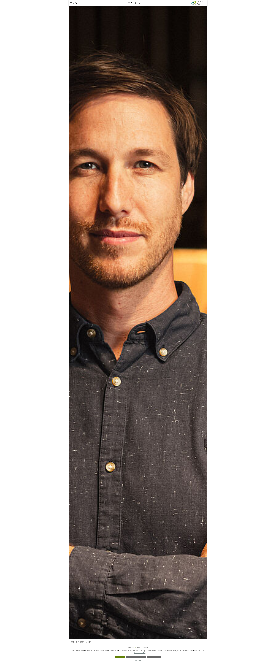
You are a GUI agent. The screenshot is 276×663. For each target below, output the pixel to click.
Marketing (145, 647)
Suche (135, 3)
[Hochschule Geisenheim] (198, 3)
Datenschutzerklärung (140, 653)
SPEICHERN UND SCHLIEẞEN (154, 657)
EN (132, 3)
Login (139, 3)
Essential (132, 647)
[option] (138, 331)
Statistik (138, 647)
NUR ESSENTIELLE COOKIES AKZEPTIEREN (135, 657)
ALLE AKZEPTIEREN (119, 657)
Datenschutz (138, 660)
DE (129, 3)
